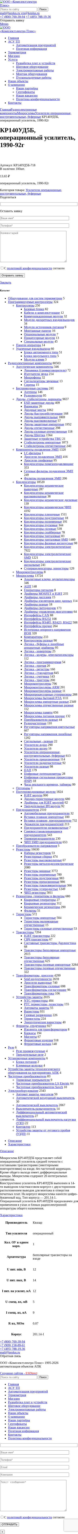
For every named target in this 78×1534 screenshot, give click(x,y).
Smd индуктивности (38, 979)
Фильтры (30, 910)
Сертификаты (25, 92)
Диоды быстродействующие (43, 413)
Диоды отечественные (39, 428)
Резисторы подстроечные (41, 878)
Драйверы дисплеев (37, 597)
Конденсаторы (26, 482)
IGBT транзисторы (37, 935)
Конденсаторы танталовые (42, 536)
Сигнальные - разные (38, 741)
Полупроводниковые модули (36, 791)
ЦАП (27, 770)
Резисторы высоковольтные (43, 860)
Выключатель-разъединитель (36, 1108)
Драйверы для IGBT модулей (44, 802)
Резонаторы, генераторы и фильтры (40, 896)
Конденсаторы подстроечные (44, 518)
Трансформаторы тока (39, 993)
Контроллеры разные (38, 640)
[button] (10, 1356)
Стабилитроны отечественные (45, 446)
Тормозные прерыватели (33, 1080)
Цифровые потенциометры (42, 773)
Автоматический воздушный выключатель (45, 1098)
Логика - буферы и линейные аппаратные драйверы (44, 645)
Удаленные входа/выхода (33, 348)
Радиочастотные (35, 723)
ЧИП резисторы (35, 892)
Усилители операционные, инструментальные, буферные (35, 114)
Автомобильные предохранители (47, 813)
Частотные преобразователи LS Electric (42, 1083)
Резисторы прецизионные (41, 881)
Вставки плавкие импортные (44, 817)
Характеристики (19, 1144)
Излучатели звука (36, 374)
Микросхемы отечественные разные (49, 705)
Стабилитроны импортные (42, 442)
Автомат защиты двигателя (34, 1094)
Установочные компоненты (26, 1058)
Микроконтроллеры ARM (41, 687)
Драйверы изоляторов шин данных (48, 601)
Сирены (29, 384)
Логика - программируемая (42, 662)
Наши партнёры (27, 88)
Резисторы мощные (37, 871)
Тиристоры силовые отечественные (48, 928)
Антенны (30, 392)
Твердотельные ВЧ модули (42, 806)
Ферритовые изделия (38, 1040)
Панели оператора (28, 345)
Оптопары (23, 788)
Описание (15, 1140)
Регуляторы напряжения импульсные (49, 727)
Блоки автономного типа (41, 352)
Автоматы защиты (36, 1008)
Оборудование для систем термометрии (35, 298)
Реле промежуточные (30, 1051)
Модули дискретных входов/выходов (49, 320)
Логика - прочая (35, 665)
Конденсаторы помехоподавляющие (48, 464)
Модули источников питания (44, 327)
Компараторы (33, 637)
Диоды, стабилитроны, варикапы (39, 399)
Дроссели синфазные (38, 460)
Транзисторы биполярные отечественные (41, 959)
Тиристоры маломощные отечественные (41, 923)
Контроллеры (25, 305)
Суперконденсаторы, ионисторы (46, 568)
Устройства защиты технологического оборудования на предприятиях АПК (34, 1070)
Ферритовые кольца (37, 1044)
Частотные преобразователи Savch (39, 1087)
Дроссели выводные (38, 982)
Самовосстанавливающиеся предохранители (43, 833)
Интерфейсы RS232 (37, 619)
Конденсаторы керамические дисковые (50, 500)
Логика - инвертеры (37, 651)
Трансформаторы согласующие (45, 990)
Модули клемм (34, 359)
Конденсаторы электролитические (47, 546)
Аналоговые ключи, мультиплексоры (49, 579)
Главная (5, 109)
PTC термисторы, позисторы (43, 1004)
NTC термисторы (36, 1000)
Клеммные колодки (29, 1065)
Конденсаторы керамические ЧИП (47, 507)
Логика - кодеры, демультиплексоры (49, 655)
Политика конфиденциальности (38, 99)
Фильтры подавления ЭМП (42, 478)
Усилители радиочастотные (43, 763)
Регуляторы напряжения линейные (48, 734)
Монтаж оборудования (31, 74)
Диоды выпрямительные (41, 417)
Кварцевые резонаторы (40, 903)
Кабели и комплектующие (42, 312)
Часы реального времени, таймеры (47, 784)
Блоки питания (26, 1062)
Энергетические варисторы (43, 1022)
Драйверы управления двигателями (48, 611)
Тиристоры (23, 914)
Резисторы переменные (40, 874)
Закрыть (5, 282)
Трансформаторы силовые (42, 986)
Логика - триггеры (36, 680)
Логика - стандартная (38, 673)
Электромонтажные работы (35, 70)
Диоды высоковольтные (40, 420)
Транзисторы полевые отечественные (49, 968)
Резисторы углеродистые (41, 889)
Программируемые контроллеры (30, 302)
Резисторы (23, 849)
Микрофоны (32, 377)
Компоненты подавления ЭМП (37, 449)
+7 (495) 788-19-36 (38, 16)
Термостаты (32, 1018)
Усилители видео (35, 748)
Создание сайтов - (18, 1373)
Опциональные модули (40, 334)
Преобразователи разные (41, 719)
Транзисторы (25, 932)
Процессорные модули (39, 338)
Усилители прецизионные (42, 759)
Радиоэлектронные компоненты (30, 363)
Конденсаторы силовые (40, 528)
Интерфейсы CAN (36, 615)
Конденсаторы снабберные (42, 532)
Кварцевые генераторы (40, 899)
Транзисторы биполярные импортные (50, 950)
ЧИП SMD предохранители (43, 842)
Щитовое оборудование (32, 66)
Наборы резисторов (37, 853)
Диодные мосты (35, 410)
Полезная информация (31, 48)
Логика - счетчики (36, 676)
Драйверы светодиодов (40, 608)
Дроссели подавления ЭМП (43, 456)
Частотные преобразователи (27, 1076)
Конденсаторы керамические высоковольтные (44, 494)
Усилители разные (36, 766)
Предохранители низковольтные (46, 827)
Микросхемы (26, 113)
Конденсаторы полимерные (43, 521)
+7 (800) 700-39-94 (12, 16)
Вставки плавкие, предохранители (47, 820)
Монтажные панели (37, 330)
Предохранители (27, 809)
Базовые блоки (34, 309)
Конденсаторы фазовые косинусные (48, 543)
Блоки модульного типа (40, 356)
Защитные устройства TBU (42, 438)
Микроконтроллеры (29, 572)
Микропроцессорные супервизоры (48, 694)
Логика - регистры (36, 669)
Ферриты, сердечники (31, 1026)
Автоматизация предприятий (36, 45)
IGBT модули (33, 795)
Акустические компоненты (34, 366)
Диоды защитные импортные (44, 424)
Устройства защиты (29, 997)
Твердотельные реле (30, 1054)
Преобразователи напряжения (36, 845)
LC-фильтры (32, 453)
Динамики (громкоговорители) (45, 370)
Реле (11, 1047)
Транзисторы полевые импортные (47, 964)
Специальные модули (39, 341)
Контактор (23, 1126)
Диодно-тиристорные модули (44, 799)
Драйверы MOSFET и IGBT (43, 593)
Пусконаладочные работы (33, 77)
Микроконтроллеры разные (43, 691)
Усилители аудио (35, 745)
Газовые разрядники (38, 1015)
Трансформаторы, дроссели (34, 975)
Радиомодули (33, 395)
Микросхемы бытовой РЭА (43, 698)
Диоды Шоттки (34, 435)
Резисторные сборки (38, 856)
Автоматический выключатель (37, 1105)
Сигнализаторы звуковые (41, 381)
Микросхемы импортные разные (46, 701)
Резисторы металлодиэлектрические (49, 863)
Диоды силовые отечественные (45, 431)
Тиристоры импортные (40, 917)
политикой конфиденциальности (29, 268)
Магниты (30, 1036)
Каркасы (30, 1033)
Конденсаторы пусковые (41, 525)
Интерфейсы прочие (38, 626)
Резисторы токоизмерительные (45, 885)
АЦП (27, 586)
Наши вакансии (27, 95)
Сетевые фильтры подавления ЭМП (48, 471)
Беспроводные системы (32, 388)
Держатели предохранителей (44, 824)
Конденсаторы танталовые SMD (46, 539)
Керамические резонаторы (42, 907)
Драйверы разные (36, 604)
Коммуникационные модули (43, 316)
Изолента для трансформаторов (45, 1029)
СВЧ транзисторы (36, 939)
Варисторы (31, 1011)
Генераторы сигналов (38, 590)
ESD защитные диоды (39, 402)
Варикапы (31, 406)
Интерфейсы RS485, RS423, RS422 (48, 622)
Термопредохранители (39, 838)
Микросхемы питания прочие (44, 716)
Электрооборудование (23, 1090)
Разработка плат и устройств (35, 63)
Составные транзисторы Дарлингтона (50, 943)
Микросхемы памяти (38, 712)
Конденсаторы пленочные (42, 514)
